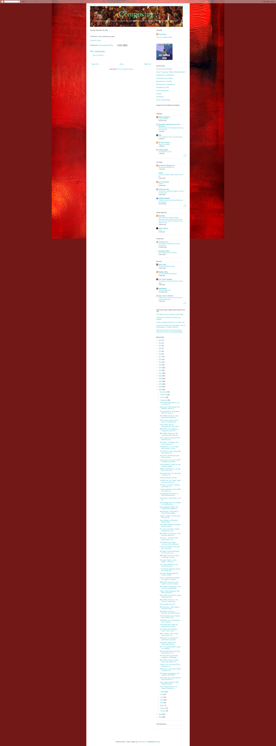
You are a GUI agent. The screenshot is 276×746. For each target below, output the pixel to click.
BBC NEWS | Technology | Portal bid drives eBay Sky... (170, 534)
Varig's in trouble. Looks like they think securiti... (170, 516)
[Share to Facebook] (124, 45)
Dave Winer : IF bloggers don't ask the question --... (169, 443)
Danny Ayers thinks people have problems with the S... (170, 408)
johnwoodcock (142, 742)
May (161, 700)
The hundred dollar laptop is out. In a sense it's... (170, 403)
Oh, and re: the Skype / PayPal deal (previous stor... (169, 530)
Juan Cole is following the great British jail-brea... (169, 456)
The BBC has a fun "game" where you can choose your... (170, 481)
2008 (160, 381)
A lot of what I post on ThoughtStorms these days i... (170, 425)
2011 (160, 373)
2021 (160, 346)
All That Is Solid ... (165, 142)
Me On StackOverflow (163, 100)
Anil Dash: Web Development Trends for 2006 (169, 574)
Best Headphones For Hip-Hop (168, 253)
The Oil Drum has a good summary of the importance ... (170, 543)
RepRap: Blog (163, 272)
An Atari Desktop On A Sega (167, 266)
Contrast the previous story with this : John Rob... (170, 547)
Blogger (157, 742)
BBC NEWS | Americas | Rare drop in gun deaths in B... (169, 661)
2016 (160, 359)
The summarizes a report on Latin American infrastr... (170, 465)
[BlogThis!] (120, 45)
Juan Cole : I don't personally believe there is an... (169, 538)
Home (121, 64)
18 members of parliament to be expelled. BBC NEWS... (170, 674)
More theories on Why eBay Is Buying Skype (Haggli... (169, 512)
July (161, 694)
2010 (160, 376)
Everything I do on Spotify (164, 78)
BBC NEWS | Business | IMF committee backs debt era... (169, 434)
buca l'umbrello (164, 182)
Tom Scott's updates (165, 279)
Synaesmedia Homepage (164, 69)
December (163, 392)
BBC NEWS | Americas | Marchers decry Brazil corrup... (170, 612)
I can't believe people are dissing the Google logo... (170, 569)
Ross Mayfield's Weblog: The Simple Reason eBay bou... (169, 508)
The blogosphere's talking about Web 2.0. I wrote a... (170, 412)
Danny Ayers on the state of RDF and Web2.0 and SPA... (170, 461)
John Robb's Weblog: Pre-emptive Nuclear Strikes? (170, 525)
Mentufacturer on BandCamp (165, 75)
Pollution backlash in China (168, 478)
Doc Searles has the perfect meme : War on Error (168, 630)
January (163, 711)
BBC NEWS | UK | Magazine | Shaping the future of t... (169, 430)
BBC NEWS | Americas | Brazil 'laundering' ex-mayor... (169, 556)
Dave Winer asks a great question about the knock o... (170, 678)
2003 (160, 717)
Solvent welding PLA (165, 290)
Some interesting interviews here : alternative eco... (170, 438)
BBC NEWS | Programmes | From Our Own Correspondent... (170, 587)
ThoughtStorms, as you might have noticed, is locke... (169, 447)
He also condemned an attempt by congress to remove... (169, 578)
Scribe (161, 173)
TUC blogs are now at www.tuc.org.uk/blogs (169, 314)
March (162, 705)
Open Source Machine (166, 296)
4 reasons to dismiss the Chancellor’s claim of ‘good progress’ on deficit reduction (170, 326)
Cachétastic (160, 97)
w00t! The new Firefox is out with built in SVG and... (170, 469)
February (163, 708)
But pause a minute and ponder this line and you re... (169, 552)
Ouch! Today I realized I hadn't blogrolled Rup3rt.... (169, 683)
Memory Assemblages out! (166, 167)
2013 (160, 367)
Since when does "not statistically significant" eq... (170, 474)
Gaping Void (173, 21)
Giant (160, 230)
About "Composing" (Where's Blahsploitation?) (170, 72)
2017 (160, 356)
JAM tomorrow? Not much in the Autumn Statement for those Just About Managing (169, 331)
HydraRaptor (163, 288)
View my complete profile (164, 37)
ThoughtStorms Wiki (162, 87)
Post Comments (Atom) (125, 69)
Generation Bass (164, 251)
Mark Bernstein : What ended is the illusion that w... (170, 608)
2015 (160, 362)
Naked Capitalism (164, 117)
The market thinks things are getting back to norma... (169, 625)
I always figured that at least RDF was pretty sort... (170, 490)
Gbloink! (159, 94)
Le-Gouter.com (163, 242)
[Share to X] (122, 45)
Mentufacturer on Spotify (164, 81)
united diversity (164, 189)
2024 (160, 343)
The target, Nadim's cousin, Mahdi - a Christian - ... (168, 561)
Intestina (161, 184)
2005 (160, 389)
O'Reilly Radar (163, 150)
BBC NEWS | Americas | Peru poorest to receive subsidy (169, 583)
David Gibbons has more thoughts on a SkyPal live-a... (170, 503)
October (163, 397)
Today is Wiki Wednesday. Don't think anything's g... (170, 592)
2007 (160, 384)
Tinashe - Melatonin (164, 144)
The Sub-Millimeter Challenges (168, 273)
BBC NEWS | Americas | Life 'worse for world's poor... (169, 600)
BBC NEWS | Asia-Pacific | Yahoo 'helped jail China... (170, 596)
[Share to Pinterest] (126, 45)
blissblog (162, 216)
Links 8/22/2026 (163, 119)
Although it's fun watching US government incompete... (169, 638)
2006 (160, 387)
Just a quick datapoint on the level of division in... (169, 565)
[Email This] (118, 45)
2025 (160, 340)
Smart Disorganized (162, 90)
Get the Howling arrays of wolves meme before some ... (170, 616)
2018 (160, 354)
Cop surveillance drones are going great (170, 137)
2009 (160, 378)
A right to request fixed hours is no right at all (170, 322)
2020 (160, 348)
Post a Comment (98, 55)
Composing (136, 14)
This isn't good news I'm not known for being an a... (168, 687)
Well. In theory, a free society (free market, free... (169, 634)
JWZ (160, 135)
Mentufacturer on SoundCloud (165, 84)
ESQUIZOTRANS (164, 198)
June (162, 697)
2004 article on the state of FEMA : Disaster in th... (170, 669)
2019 (160, 351)
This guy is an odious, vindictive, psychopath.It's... (170, 485)
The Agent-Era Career (165, 151)
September (164, 400)
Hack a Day (162, 264)
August (162, 692)
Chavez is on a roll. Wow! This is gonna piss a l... (170, 665)
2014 (160, 365)
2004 (160, 714)
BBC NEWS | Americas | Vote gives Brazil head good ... (169, 416)
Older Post (147, 64)
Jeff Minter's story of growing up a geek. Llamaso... (170, 621)
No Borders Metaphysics (167, 165)
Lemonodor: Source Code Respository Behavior (168, 643)
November (163, 394)
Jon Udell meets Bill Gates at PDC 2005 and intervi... (169, 494)
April (162, 702)
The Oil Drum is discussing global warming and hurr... (170, 452)
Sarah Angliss (163, 228)
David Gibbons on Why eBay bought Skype (169, 521)
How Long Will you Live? (167, 604)
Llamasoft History (95, 40)
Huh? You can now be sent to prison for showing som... (169, 421)
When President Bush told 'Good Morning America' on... (170, 652)
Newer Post (95, 64)
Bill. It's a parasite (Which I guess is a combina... (170, 647)
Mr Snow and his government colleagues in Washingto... (169, 656)
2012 (160, 370)
